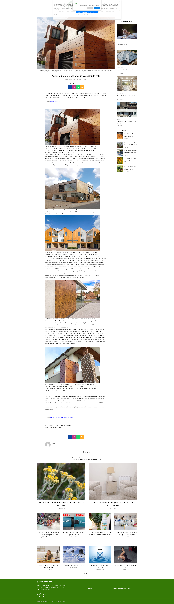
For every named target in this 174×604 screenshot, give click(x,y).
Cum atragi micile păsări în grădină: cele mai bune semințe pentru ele (126, 43)
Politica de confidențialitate (96, 17)
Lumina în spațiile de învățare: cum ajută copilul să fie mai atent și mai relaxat (126, 96)
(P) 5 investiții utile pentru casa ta (74, 565)
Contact (90, 588)
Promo (79, 79)
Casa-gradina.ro (44, 582)
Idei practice (119, 119)
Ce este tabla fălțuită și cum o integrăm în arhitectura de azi (126, 70)
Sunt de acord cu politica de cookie (87, 12)
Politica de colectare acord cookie (122, 588)
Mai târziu (89, 8)
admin (84, 79)
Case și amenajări (120, 93)
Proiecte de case (120, 67)
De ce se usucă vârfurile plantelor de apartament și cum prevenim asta (130, 144)
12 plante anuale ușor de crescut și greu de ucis (130, 159)
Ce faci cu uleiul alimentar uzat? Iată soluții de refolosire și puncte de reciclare (130, 136)
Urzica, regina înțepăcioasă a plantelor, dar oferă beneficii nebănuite (130, 168)
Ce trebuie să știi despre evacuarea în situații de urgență (127, 122)
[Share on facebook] (70, 87)
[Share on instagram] (74, 87)
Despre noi (91, 586)
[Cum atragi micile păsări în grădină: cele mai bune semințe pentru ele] (127, 31)
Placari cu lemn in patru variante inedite (61, 417)
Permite (97, 8)
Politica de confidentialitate (121, 586)
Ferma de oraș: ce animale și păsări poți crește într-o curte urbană (130, 152)
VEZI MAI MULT (87, 574)
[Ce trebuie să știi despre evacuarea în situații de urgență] (127, 109)
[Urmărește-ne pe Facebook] (39, 595)
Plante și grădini (120, 41)
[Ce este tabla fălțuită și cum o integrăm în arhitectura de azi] (127, 57)
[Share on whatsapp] (78, 87)
